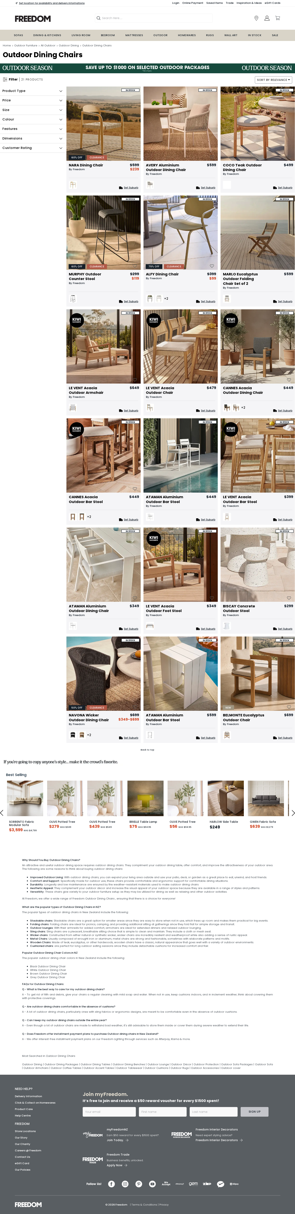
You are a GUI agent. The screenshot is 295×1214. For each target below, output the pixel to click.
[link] (256, 18)
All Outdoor (48, 45)
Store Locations (25, 1162)
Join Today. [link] (115, 1171)
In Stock (254, 35)
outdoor (59, 896)
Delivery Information (28, 1127)
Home (7, 45)
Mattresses (134, 35)
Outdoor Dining (69, 45)
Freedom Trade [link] (118, 1185)
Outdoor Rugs (180, 1099)
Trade (230, 3)
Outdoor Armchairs (36, 1099)
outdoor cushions (225, 1042)
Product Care (24, 1140)
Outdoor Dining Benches (129, 1095)
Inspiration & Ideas (249, 3)
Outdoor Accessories (205, 1099)
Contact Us (22, 1188)
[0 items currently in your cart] (277, 18)
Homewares (187, 35)
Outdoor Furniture (25, 45)
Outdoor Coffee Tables (66, 1099)
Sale (275, 35)
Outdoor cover (231, 1099)
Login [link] (175, 3)
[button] (32, 91)
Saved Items (214, 3)
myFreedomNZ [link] (117, 1160)
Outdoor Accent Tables (99, 1099)
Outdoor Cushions (156, 1099)
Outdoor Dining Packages (61, 1095)
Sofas (18, 35)
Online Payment (192, 3)
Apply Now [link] (114, 1196)
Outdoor (160, 35)
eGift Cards (272, 3)
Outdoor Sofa (264, 1095)
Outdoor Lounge (159, 1095)
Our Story (21, 1168)
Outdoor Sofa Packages (237, 1095)
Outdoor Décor (181, 1095)
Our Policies (22, 1200)
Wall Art (231, 35)
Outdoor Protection (207, 1095)
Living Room (81, 35)
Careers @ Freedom (28, 1181)
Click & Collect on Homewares (35, 1133)
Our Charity (22, 1175)
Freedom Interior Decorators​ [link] (217, 1160)
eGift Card (22, 1194)
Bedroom (108, 35)
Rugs (210, 35)
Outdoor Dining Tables (96, 1095)
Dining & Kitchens (47, 35)
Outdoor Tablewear (129, 1099)
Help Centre (23, 1146)
